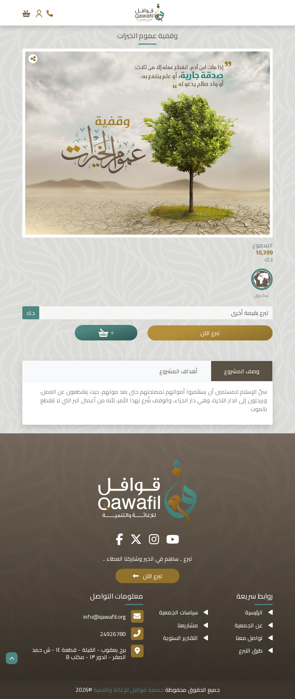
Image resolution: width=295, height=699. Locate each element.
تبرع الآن (210, 333)
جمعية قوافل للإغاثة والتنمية (128, 689)
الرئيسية (254, 612)
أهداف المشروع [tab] (178, 371)
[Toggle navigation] (269, 13)
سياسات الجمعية (178, 612)
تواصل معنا (249, 637)
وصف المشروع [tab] (241, 371)
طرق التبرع (251, 650)
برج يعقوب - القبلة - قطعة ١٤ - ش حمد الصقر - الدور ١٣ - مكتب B (79, 653)
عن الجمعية (249, 625)
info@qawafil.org (104, 616)
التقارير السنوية (180, 637)
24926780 (113, 633)
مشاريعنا (187, 625)
